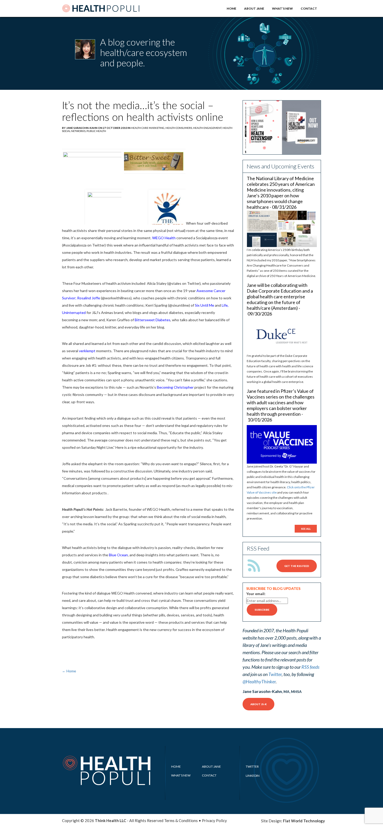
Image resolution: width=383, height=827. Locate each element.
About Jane (254, 8)
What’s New (282, 8)
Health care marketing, (148, 127)
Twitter (275, 674)
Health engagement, (208, 127)
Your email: (255, 593)
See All (306, 528)
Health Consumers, (179, 127)
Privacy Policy (214, 820)
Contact (309, 8)
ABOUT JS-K (258, 704)
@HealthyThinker (259, 681)
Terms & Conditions (181, 820)
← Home (69, 671)
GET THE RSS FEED (296, 565)
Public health (96, 130)
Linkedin (253, 776)
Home (231, 8)
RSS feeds (310, 667)
